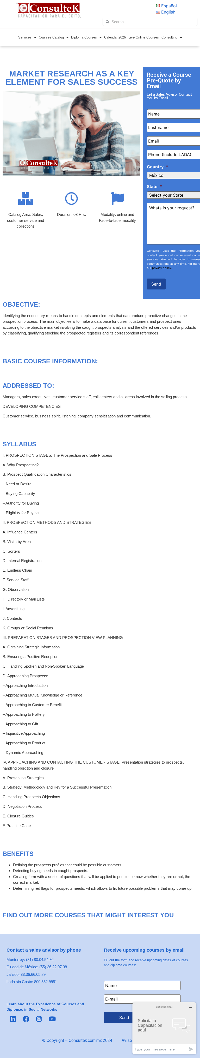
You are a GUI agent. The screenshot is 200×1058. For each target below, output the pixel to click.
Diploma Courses (84, 37)
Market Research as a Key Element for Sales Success (71, 78)
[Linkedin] (13, 1018)
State (154, 186)
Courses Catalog (51, 37)
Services (25, 37)
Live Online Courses (143, 37)
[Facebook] (26, 1018)
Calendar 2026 (115, 37)
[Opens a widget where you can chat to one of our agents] (164, 1028)
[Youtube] (52, 1018)
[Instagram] (39, 1018)
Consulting (169, 37)
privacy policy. (162, 268)
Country (157, 166)
